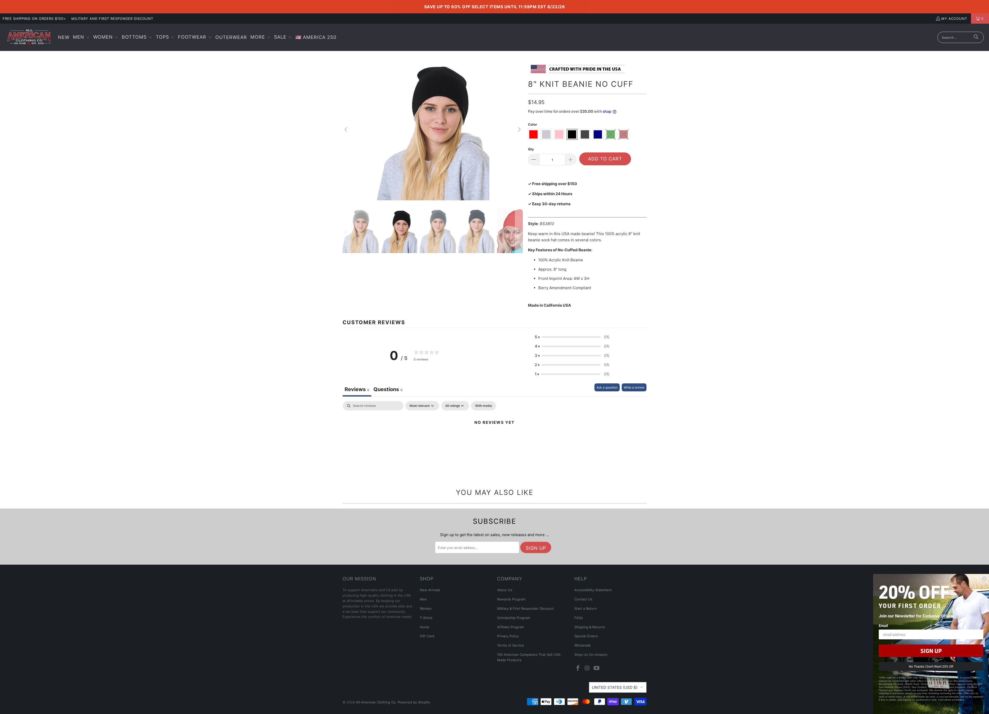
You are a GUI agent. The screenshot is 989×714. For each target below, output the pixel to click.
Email (883, 625)
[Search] (976, 37)
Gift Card (427, 636)
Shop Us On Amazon (591, 654)
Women (426, 608)
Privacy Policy (508, 636)
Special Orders (586, 636)
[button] (81, 37)
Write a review (634, 387)
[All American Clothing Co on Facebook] (578, 668)
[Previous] (346, 129)
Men (423, 599)
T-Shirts (426, 618)
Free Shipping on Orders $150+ (34, 18)
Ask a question (607, 387)
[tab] (388, 390)
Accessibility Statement (593, 590)
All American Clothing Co (376, 702)
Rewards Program (511, 599)
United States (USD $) (614, 687)
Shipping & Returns (589, 627)
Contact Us (583, 599)
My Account (954, 18)
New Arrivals (430, 590)
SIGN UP (931, 650)
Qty (531, 149)
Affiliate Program (510, 627)
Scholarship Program (513, 618)
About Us (504, 590)
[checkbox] (483, 405)
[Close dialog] (984, 578)
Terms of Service (510, 645)
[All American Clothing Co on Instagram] (587, 668)
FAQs (578, 618)
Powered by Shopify (414, 702)
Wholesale (582, 645)
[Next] (519, 129)
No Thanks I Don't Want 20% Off (931, 666)
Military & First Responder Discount (525, 608)
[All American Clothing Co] (29, 37)
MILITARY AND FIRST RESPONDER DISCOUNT (112, 18)
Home (424, 627)
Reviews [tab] (357, 389)
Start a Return (585, 608)
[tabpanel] (494, 440)
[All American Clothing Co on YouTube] (596, 668)
